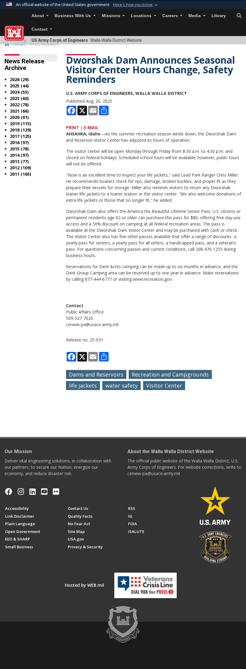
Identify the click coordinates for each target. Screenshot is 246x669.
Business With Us (73, 16)
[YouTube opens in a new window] (44, 491)
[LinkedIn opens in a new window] (32, 491)
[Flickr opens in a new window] (56, 491)
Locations (142, 16)
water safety (121, 385)
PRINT (72, 127)
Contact (40, 29)
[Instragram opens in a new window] (21, 491)
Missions (112, 16)
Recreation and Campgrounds (170, 374)
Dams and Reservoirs (96, 374)
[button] (136, 5)
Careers (170, 16)
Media (195, 16)
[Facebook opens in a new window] (8, 491)
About (38, 16)
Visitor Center (164, 385)
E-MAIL (91, 127)
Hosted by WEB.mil (84, 585)
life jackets (83, 385)
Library (219, 16)
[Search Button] (239, 16)
